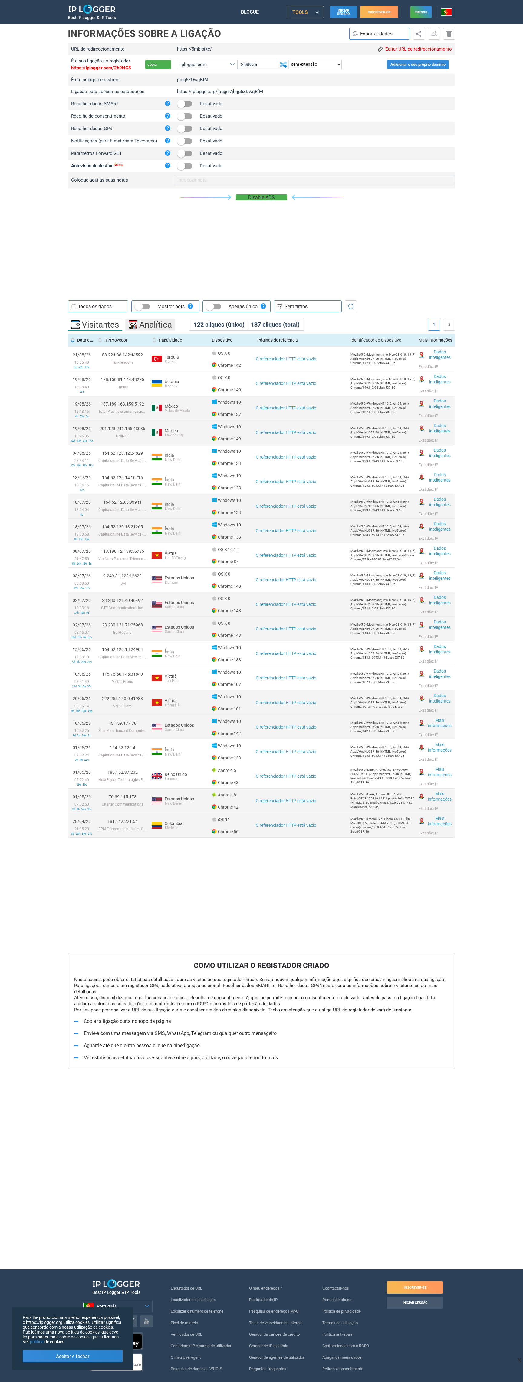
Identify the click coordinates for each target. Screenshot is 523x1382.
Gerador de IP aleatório (268, 1346)
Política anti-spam (337, 1334)
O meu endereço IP (265, 1288)
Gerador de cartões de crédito (274, 1334)
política (37, 1341)
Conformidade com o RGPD (345, 1346)
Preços (421, 12)
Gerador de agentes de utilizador (276, 1357)
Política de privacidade (341, 1311)
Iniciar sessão (343, 12)
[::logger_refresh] (351, 306)
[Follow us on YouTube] (146, 1321)
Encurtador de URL (186, 1288)
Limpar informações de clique (434, 34)
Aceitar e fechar (72, 1356)
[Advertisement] (261, 245)
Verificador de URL (186, 1334)
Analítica (155, 325)
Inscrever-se (379, 12)
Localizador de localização (193, 1299)
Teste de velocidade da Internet (276, 1322)
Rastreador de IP (263, 1299)
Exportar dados (376, 34)
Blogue (250, 12)
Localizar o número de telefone (197, 1311)
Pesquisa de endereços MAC (273, 1311)
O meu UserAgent (186, 1357)
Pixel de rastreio (184, 1322)
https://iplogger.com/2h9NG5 (101, 68)
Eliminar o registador (449, 34)
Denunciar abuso (336, 1299)
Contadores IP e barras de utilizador (201, 1346)
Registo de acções (419, 34)
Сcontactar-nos (335, 1288)
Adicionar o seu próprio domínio (418, 64)
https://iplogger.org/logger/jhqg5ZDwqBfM (220, 91)
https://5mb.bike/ (194, 49)
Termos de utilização (340, 1322)
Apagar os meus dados (342, 1357)
